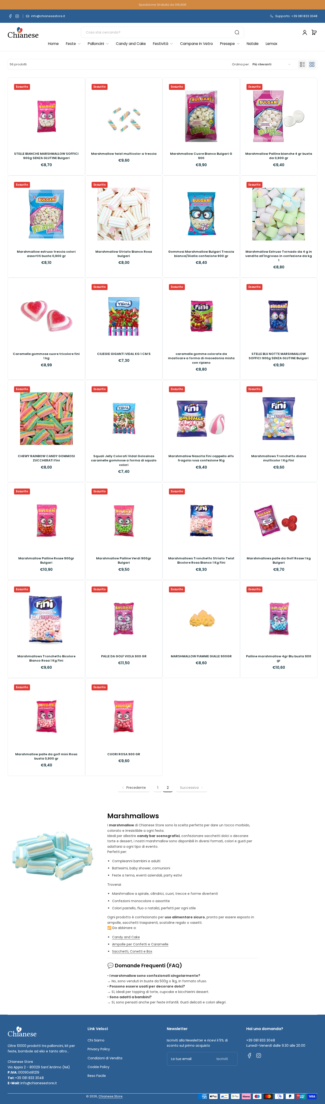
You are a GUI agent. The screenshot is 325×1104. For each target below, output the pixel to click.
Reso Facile (97, 1075)
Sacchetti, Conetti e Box (132, 951)
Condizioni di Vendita (105, 1058)
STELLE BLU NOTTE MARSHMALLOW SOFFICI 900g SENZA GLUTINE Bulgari (279, 356)
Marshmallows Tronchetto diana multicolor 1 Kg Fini (278, 458)
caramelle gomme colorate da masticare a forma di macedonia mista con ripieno (201, 358)
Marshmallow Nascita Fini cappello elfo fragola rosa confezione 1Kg (201, 458)
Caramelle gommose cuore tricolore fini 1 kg (46, 356)
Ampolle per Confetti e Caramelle (140, 944)
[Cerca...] (237, 32)
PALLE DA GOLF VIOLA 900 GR (124, 656)
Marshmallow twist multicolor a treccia (124, 154)
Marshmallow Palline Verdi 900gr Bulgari (123, 560)
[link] (191, 787)
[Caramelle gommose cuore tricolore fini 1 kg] (46, 316)
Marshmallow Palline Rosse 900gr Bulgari (46, 560)
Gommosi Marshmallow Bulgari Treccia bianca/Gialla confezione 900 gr (201, 254)
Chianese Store (110, 1096)
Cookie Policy (98, 1067)
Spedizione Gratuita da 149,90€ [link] (163, 5)
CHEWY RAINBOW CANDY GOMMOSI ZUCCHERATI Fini (46, 458)
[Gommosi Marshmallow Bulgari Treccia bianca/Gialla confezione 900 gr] (201, 214)
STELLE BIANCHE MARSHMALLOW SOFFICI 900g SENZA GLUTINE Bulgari (46, 156)
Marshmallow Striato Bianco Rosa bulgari (123, 254)
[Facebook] (10, 16)
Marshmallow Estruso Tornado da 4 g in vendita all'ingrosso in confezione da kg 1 (278, 256)
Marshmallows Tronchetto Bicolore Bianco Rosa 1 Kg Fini (46, 658)
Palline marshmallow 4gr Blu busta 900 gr (278, 658)
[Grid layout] (312, 64)
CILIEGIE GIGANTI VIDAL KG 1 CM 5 (124, 354)
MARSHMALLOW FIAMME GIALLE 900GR (201, 656)
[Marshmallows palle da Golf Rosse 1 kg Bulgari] (279, 521)
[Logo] (23, 32)
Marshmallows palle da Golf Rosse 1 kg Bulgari (279, 560)
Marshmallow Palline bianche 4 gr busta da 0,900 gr (278, 156)
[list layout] (302, 64)
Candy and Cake (126, 937)
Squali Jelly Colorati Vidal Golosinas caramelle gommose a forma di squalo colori (124, 460)
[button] (314, 32)
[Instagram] (17, 16)
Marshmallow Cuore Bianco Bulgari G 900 (201, 156)
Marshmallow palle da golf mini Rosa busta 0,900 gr (46, 756)
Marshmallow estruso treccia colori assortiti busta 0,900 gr (46, 254)
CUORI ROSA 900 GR (123, 754)
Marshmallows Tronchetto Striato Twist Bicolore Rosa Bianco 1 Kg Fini (201, 560)
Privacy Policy (99, 1049)
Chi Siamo (96, 1040)
